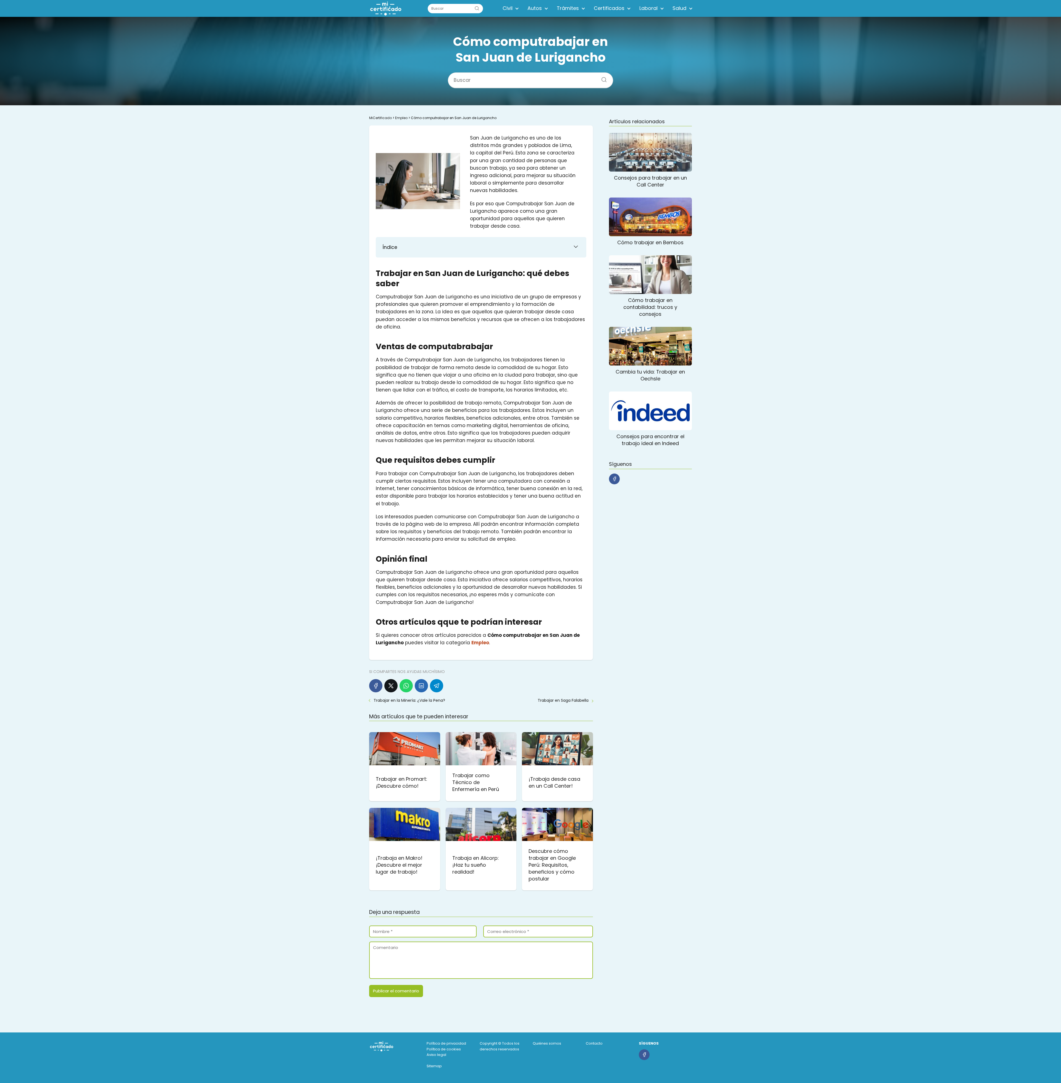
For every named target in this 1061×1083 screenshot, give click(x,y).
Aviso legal (436, 1054)
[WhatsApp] (406, 685)
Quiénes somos (547, 1043)
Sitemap (434, 1066)
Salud (679, 8)
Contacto (594, 1043)
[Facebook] (375, 685)
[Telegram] (436, 685)
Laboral (648, 8)
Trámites (568, 8)
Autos (534, 8)
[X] (391, 685)
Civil (508, 8)
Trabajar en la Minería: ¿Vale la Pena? (409, 700)
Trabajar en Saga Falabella (563, 700)
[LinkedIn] (421, 685)
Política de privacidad (446, 1043)
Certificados (609, 8)
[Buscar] (477, 8)
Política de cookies (444, 1049)
